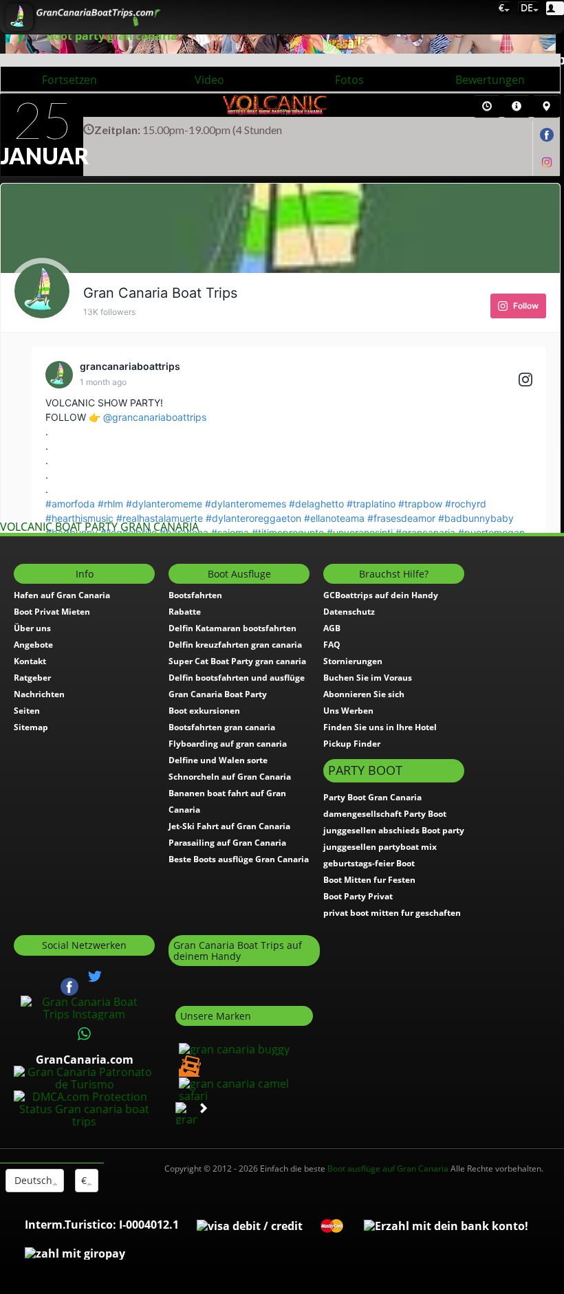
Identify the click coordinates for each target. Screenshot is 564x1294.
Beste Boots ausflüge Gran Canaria (239, 859)
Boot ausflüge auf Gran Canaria (387, 1168)
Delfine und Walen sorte (218, 760)
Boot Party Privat (358, 896)
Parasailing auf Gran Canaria (227, 842)
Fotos (349, 79)
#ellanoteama (334, 518)
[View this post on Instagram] (525, 380)
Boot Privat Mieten (52, 611)
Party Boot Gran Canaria (372, 797)
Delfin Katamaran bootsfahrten (232, 628)
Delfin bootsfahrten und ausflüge (237, 677)
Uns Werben (348, 710)
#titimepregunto (288, 532)
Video (209, 79)
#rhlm (110, 503)
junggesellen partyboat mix (380, 847)
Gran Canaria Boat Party (218, 694)
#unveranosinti (360, 532)
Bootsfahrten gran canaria (222, 727)
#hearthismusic (79, 518)
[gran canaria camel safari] (244, 1088)
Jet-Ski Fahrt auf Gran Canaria (229, 826)
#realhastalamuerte (159, 518)
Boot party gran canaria (111, 36)
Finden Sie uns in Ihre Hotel (380, 727)
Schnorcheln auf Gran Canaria (230, 776)
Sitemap (31, 727)
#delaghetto (316, 503)
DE (525, 7)
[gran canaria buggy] (232, 1047)
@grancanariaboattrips (154, 417)
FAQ (331, 644)
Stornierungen (352, 661)
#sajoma (230, 532)
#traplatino (371, 503)
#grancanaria (425, 532)
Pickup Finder (351, 743)
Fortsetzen (69, 79)
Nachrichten (39, 694)
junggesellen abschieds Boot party (393, 830)
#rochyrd (465, 503)
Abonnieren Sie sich (363, 694)
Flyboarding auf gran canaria (228, 743)
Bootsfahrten (195, 595)
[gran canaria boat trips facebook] (547, 134)
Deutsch (32, 1180)
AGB (331, 628)
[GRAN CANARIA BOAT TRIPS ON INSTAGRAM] (84, 1007)
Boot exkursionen (204, 710)
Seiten (27, 710)
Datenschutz (349, 611)
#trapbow (420, 503)
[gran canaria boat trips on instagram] (547, 161)
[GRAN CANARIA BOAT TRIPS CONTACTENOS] (84, 1034)
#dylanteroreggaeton (253, 518)
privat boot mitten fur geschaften (392, 913)
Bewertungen (490, 79)
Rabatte (185, 611)
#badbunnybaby (476, 518)
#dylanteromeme (164, 503)
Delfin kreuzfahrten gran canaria (235, 644)
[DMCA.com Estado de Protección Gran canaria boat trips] (84, 1108)
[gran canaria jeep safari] (188, 1065)
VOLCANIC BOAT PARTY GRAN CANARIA (99, 526)
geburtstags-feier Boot (369, 863)
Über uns (32, 628)
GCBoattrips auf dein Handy (380, 595)
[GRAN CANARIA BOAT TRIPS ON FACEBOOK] (69, 986)
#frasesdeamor (401, 518)
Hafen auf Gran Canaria (62, 595)
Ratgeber (32, 677)
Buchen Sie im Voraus (367, 677)
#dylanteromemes (245, 503)
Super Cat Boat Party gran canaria (237, 661)
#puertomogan (491, 532)
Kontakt (30, 661)
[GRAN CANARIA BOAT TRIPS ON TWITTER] (95, 976)
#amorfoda (70, 503)
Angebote (33, 644)
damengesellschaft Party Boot (384, 814)
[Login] (555, 8)
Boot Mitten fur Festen (369, 880)
